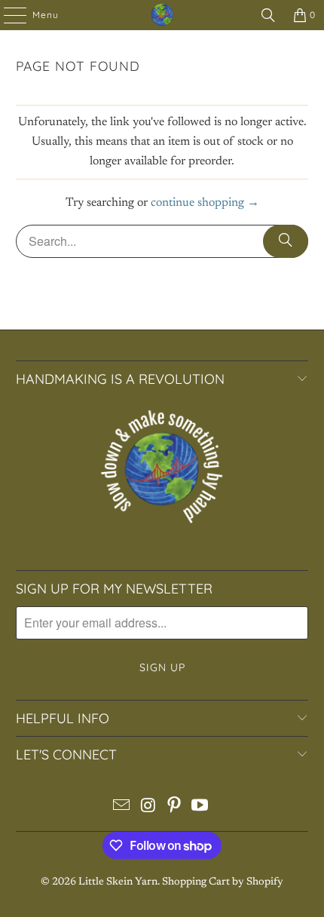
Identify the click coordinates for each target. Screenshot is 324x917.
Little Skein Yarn (117, 882)
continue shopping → (205, 203)
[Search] (268, 15)
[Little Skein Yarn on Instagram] (148, 809)
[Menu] (7, 15)
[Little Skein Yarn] (162, 15)
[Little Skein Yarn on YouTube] (200, 809)
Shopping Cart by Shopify (222, 882)
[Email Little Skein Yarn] (122, 809)
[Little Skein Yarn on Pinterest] (175, 809)
